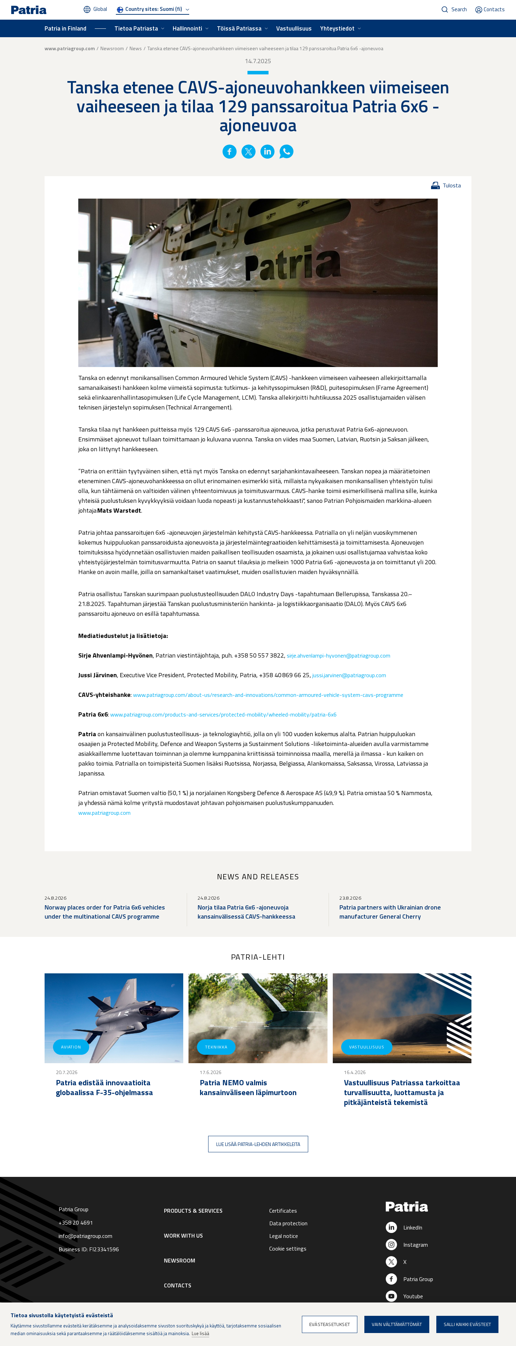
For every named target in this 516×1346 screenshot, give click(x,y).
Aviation (71, 1047)
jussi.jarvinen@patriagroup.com (349, 675)
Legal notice (283, 1236)
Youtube (413, 1296)
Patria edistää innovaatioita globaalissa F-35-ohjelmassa (104, 1087)
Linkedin (267, 152)
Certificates (283, 1210)
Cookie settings (287, 1248)
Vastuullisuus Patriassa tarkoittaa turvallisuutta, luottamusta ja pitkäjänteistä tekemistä (402, 1092)
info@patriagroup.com (85, 1236)
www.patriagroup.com (70, 48)
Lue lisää (200, 1333)
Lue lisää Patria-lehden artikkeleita (258, 1144)
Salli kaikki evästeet (467, 1324)
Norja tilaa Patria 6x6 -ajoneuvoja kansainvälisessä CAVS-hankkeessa (246, 911)
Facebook (230, 152)
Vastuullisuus (294, 28)
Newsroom (112, 48)
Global (100, 9)
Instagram (415, 1244)
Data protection (288, 1223)
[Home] (427, 1207)
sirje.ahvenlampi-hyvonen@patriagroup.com (338, 655)
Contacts (494, 9)
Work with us (183, 1235)
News (136, 48)
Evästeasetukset (329, 1324)
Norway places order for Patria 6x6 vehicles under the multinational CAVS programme (105, 911)
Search (459, 9)
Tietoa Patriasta (136, 28)
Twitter (249, 152)
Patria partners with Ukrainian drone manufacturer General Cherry (390, 911)
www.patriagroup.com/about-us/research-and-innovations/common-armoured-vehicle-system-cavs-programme (268, 695)
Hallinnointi (187, 28)
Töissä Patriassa (239, 28)
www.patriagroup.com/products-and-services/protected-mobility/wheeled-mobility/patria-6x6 (223, 714)
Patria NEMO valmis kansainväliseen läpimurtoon (248, 1087)
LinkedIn (412, 1227)
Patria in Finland (65, 28)
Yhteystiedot (337, 28)
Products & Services (193, 1210)
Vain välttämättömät (397, 1324)
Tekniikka (216, 1047)
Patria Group (418, 1279)
